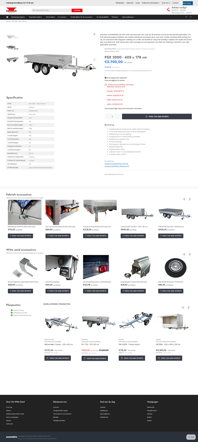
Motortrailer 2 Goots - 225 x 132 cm (58, 344)
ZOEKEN (77, 10)
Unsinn (158, 339)
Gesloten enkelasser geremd (166, 342)
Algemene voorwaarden (26, 438)
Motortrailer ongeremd (52, 342)
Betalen (56, 417)
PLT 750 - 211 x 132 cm (90, 344)
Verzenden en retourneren (62, 414)
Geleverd (129, 3)
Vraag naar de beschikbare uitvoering (120, 84)
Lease (138, 3)
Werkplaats (120, 3)
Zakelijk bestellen (59, 420)
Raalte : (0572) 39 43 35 (115, 100)
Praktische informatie (150, 3)
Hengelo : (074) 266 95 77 (115, 91)
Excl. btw (187, 3)
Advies (8, 410)
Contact (176, 3)
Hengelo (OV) (152, 410)
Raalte (149, 417)
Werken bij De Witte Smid (15, 414)
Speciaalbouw (105, 414)
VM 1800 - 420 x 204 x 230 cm (168, 344)
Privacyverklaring (50, 438)
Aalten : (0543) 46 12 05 (115, 104)
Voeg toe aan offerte (158, 116)
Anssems (85, 339)
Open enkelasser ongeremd (91, 342)
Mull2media (47, 436)
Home (8, 21)
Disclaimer (40, 438)
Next (94, 59)
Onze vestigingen (12, 417)
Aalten (149, 420)
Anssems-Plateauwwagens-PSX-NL (116, 163)
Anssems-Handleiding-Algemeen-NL (117, 166)
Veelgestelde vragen (60, 410)
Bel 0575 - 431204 (179, 10)
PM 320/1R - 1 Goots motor (129, 344)
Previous (25, 59)
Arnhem (149, 414)
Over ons (165, 3)
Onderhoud (104, 417)
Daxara (121, 339)
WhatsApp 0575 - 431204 (182, 12)
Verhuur (102, 407)
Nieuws (8, 420)
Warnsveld (150, 407)
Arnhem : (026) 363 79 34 (115, 95)
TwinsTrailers (49, 339)
